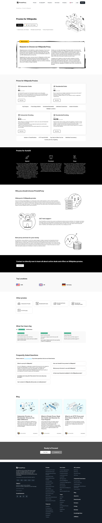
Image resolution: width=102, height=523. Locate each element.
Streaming (48, 513)
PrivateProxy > (19, 8)
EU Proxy (76, 469)
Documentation (28, 358)
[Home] (21, 2)
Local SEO (62, 477)
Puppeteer (62, 509)
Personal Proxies (49, 493)
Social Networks (49, 511)
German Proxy (77, 473)
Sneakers (48, 515)
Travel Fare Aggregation (65, 482)
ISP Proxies (48, 495)
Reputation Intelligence (65, 487)
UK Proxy (76, 475)
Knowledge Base (78, 513)
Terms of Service (78, 482)
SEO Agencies (63, 478)
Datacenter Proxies (50, 469)
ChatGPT (48, 506)
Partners (76, 502)
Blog (75, 492)
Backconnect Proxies (50, 500)
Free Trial (45, 452)
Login (77, 2)
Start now (20, 25)
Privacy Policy (77, 480)
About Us (76, 496)
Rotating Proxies (49, 476)
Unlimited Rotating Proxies (50, 479)
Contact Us (20, 265)
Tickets (47, 517)
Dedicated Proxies (50, 486)
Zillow (61, 511)
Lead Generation (64, 475)
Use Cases (62, 467)
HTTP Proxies (49, 481)
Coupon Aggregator (64, 469)
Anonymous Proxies (50, 491)
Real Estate (62, 484)
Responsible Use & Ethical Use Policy (80, 487)
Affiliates (76, 516)
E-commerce (49, 508)
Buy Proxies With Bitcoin (51, 497)
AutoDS (61, 497)
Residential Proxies (50, 471)
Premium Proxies (49, 490)
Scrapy (61, 507)
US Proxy (76, 471)
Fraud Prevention (64, 473)
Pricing (75, 506)
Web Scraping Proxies (65, 491)
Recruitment (63, 485)
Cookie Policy (77, 484)
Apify (61, 498)
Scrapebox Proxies (64, 505)
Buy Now (21, 100)
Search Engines (49, 510)
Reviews (76, 509)
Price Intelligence (64, 480)
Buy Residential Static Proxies (51, 474)
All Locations (77, 467)
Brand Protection (64, 471)
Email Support (19, 490)
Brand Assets (77, 499)
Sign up (82, 2)
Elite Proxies (48, 499)
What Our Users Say (24, 326)
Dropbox (62, 502)
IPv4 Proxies (48, 484)
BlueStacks (62, 500)
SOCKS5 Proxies (49, 483)
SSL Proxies (48, 488)
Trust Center (77, 489)
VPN (61, 489)
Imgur (61, 504)
